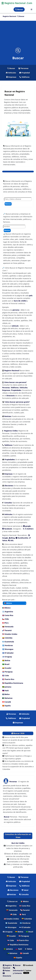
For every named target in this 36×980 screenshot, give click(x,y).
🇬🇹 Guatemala (8, 642)
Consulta (25, 894)
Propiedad (25, 73)
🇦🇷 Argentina (7, 611)
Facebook (29, 965)
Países (7, 970)
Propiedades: (10, 459)
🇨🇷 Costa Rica (7, 615)
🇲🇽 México (6, 608)
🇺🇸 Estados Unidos (9, 634)
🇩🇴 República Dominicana (12, 683)
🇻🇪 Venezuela (7, 626)
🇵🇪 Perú (22, 914)
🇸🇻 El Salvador (8, 653)
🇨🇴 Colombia (7, 638)
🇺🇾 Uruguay (7, 657)
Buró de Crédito (18, 843)
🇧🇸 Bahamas (7, 698)
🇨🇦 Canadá (6, 702)
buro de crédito (20, 301)
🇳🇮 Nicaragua (7, 649)
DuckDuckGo (22, 538)
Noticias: (8, 416)
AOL (12, 540)
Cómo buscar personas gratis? (17, 402)
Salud (25, 890)
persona (16, 310)
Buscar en (13, 901)
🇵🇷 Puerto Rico (8, 679)
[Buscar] (18, 50)
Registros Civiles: (11, 431)
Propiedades (16, 390)
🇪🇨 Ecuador (6, 668)
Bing (13, 538)
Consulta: (8, 503)
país (30, 295)
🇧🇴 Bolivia (6, 660)
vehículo (15, 326)
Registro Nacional (11, 370)
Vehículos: (8, 514)
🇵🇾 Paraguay (7, 672)
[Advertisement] (18, 35)
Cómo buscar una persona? (15, 382)
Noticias (12, 894)
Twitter (28, 970)
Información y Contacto (18, 971)
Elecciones (13, 890)
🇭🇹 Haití (19, 949)
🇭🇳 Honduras (7, 645)
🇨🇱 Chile (5, 619)
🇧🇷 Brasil (5, 664)
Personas (24, 68)
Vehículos (12, 73)
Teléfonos (25, 77)
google (28, 526)
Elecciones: (9, 485)
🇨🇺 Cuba (5, 675)
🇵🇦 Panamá (7, 630)
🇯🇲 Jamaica (6, 687)
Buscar (20, 9)
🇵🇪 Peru (5, 623)
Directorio (10, 395)
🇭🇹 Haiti (5, 690)
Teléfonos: (8, 445)
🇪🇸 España (6, 706)
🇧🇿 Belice (6, 694)
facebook (8, 529)
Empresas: (8, 474)
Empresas (12, 77)
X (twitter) (28, 529)
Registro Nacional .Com (18, 3)
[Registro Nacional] (31, 9)
